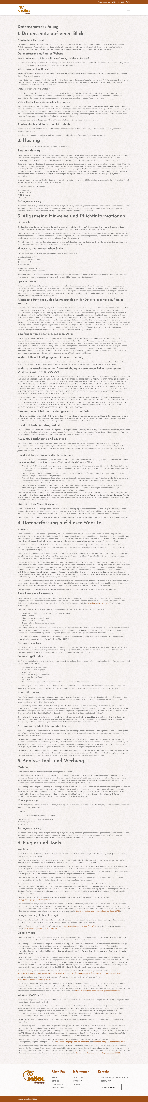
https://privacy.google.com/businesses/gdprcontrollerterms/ (42, 973)
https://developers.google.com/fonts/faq (80, 926)
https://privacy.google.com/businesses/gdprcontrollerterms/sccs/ (95, 973)
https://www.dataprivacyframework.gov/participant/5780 (97, 911)
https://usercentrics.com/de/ (98, 603)
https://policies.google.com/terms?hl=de (109, 1042)
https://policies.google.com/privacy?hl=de (34, 900)
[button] (128, 10)
